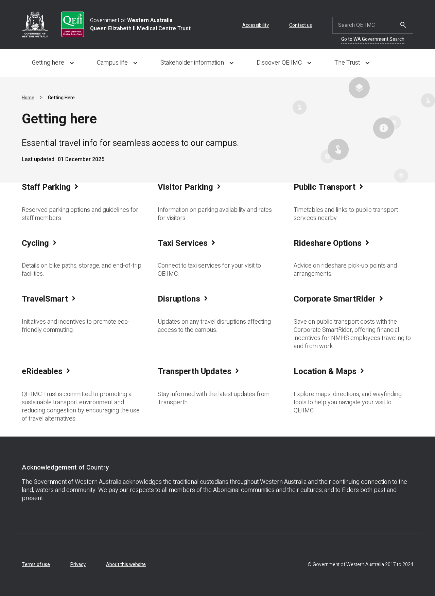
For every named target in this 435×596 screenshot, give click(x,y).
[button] (51, 64)
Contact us (300, 25)
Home (28, 97)
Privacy (78, 564)
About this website (126, 564)
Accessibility (255, 25)
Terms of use (36, 564)
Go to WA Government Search (372, 39)
